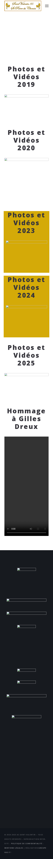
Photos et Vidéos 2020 (26, 140)
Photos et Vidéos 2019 (26, 76)
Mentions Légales (13, 848)
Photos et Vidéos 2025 (26, 355)
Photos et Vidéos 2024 (26, 287)
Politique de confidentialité (26, 844)
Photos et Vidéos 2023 (26, 222)
